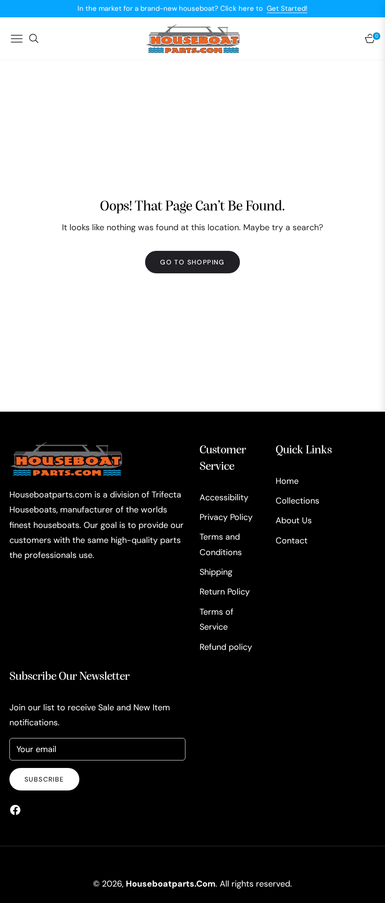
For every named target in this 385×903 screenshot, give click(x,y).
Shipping (216, 572)
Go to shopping (192, 262)
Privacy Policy (226, 517)
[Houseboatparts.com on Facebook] (17, 809)
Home (287, 481)
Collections (297, 500)
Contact (292, 540)
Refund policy (226, 647)
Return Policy (225, 591)
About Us (294, 520)
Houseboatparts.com (171, 883)
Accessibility (224, 497)
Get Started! (287, 8)
